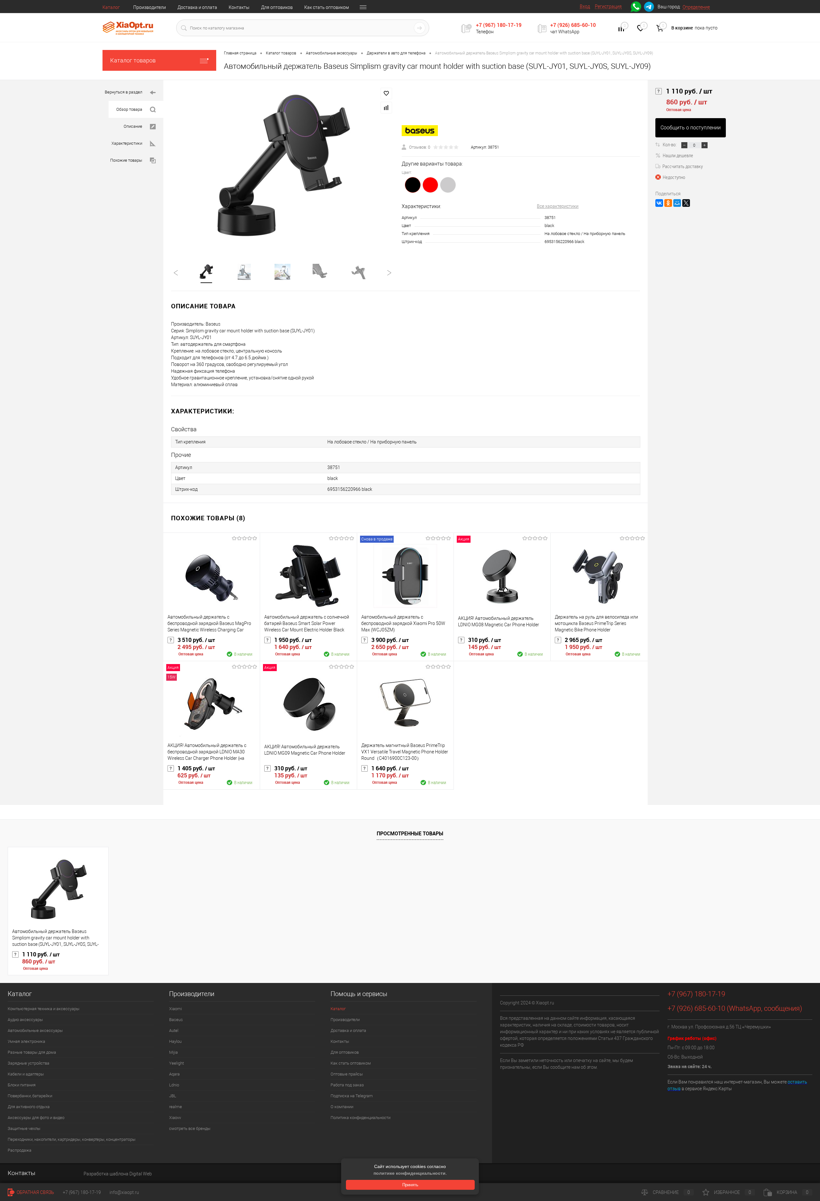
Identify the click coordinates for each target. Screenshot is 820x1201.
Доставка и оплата (197, 7)
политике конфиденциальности (409, 1173)
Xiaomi (175, 1008)
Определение (696, 7)
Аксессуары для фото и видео (36, 1117)
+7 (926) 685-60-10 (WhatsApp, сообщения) (735, 1008)
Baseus (176, 1019)
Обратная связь (35, 1192)
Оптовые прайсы (347, 1074)
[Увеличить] (282, 168)
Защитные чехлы (24, 1128)
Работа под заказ (347, 1085)
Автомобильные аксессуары (35, 1030)
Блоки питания (22, 1085)
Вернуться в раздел (123, 92)
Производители (149, 7)
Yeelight (176, 1063)
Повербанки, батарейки (30, 1095)
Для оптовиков (277, 7)
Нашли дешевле (678, 155)
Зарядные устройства (28, 1063)
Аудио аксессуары (25, 1019)
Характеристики (126, 143)
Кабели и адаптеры (26, 1074)
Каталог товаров (133, 60)
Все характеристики (557, 206)
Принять (410, 1184)
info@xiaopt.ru (124, 1192)
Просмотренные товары (410, 833)
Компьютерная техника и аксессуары (43, 1008)
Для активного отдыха (29, 1106)
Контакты (239, 7)
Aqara (174, 1074)
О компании (342, 1106)
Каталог (111, 7)
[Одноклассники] (668, 203)
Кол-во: (670, 144)
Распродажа (19, 1150)
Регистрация (608, 6)
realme (175, 1106)
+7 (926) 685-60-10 (573, 24)
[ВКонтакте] (659, 203)
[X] (686, 203)
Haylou (175, 1041)
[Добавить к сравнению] (386, 107)
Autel (173, 1030)
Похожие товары (126, 160)
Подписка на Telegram (352, 1095)
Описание (133, 126)
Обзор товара (129, 109)
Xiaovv (175, 1117)
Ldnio (174, 1085)
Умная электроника (26, 1041)
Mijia (173, 1052)
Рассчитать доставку (682, 166)
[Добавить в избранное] (386, 93)
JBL (172, 1095)
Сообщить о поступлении (690, 128)
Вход (585, 6)
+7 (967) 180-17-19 (498, 24)
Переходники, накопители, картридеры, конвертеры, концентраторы (71, 1139)
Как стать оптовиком (326, 7)
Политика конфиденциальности (360, 1117)
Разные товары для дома (32, 1052)
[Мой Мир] (677, 203)
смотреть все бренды (189, 1128)
